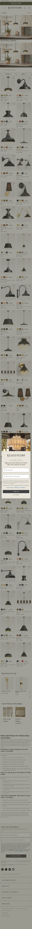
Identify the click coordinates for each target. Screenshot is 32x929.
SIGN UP (16, 491)
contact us (11, 483)
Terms (14, 483)
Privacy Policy (10, 487)
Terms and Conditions (20, 487)
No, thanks (16, 494)
